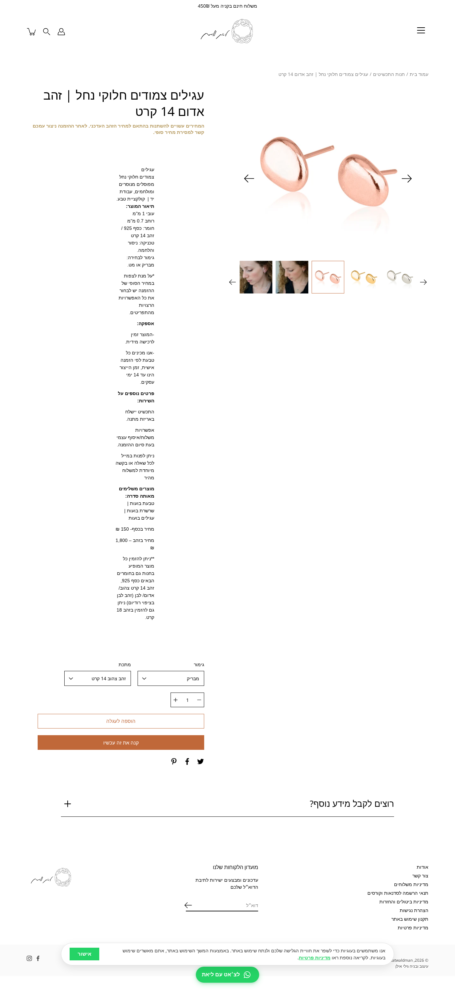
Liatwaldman (401, 960)
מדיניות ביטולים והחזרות (403, 901)
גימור (199, 664)
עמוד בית (419, 74)
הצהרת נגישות (414, 910)
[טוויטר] (201, 761)
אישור (84, 953)
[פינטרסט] (174, 761)
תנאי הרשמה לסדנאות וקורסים (397, 893)
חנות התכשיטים (389, 74)
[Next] (249, 178)
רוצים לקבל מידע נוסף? (352, 803)
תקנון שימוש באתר (409, 919)
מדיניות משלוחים (411, 884)
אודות (422, 867)
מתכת (125, 664)
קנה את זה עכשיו (121, 742)
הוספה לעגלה (121, 721)
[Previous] (406, 178)
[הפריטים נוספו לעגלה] (32, 31)
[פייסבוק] (187, 761)
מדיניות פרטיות (413, 927)
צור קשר (420, 875)
